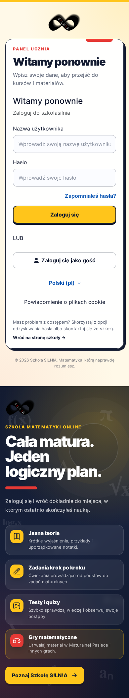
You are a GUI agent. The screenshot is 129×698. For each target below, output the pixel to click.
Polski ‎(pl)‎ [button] (62, 282)
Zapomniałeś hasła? (90, 195)
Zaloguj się (64, 214)
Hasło (20, 162)
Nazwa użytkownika (38, 128)
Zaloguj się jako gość (68, 260)
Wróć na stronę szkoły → (39, 337)
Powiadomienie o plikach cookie (64, 302)
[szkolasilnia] (20, 407)
